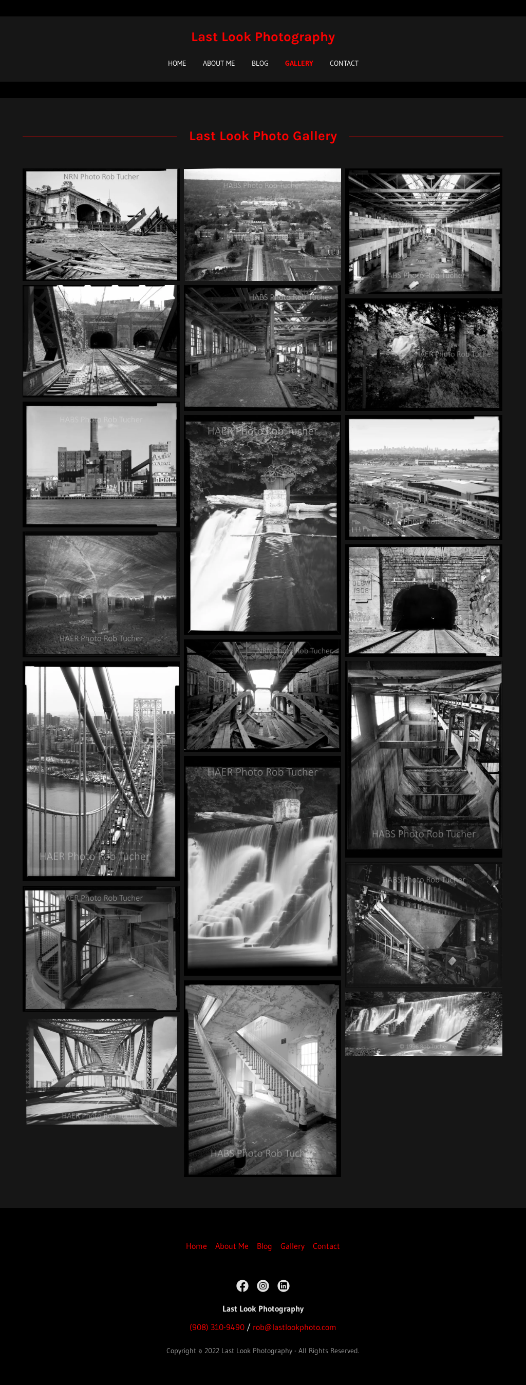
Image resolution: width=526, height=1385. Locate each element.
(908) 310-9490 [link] (217, 1327)
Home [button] (196, 1246)
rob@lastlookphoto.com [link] (294, 1327)
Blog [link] (260, 63)
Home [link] (177, 63)
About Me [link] (219, 63)
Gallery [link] (299, 63)
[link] (263, 38)
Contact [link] (344, 63)
